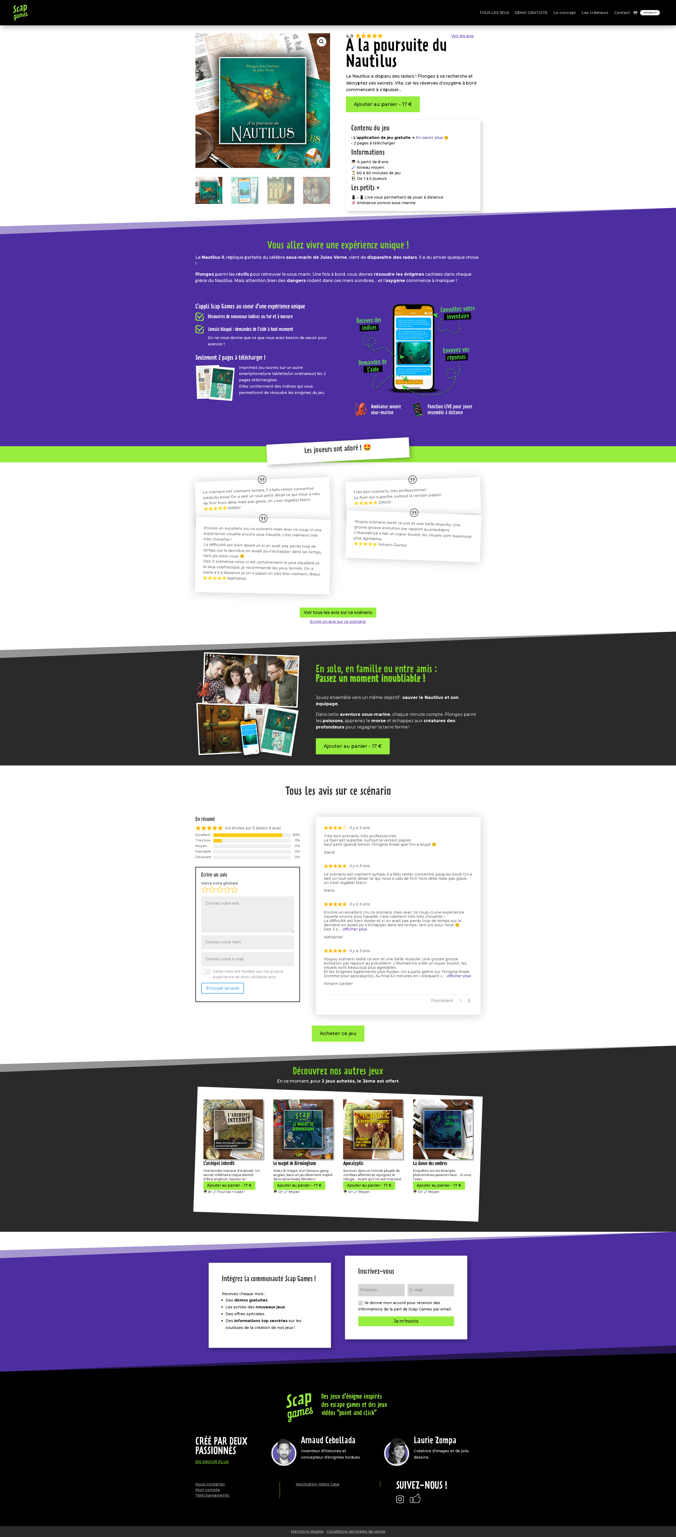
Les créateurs (595, 12)
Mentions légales (307, 1531)
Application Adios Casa (317, 1484)
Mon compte (207, 1489)
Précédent (442, 1000)
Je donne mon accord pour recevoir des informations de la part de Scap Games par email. (405, 1306)
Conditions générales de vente (356, 1531)
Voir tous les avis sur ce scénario (338, 612)
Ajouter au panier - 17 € (383, 104)
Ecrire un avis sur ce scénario (338, 621)
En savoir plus (212, 1461)
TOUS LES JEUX (494, 12)
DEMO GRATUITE (531, 12)
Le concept (564, 12)
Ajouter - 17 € (229, 1185)
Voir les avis (462, 36)
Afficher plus (355, 929)
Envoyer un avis (222, 988)
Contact (622, 12)
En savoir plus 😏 (432, 137)
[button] (321, 41)
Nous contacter (210, 1484)
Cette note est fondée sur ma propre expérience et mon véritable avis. (248, 974)
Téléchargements (212, 1495)
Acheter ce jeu (338, 1033)
